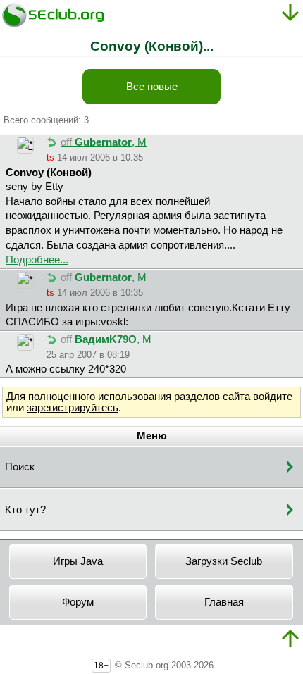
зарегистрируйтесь (72, 407)
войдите (272, 396)
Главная (224, 602)
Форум (78, 602)
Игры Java (78, 561)
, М (104, 142)
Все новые (152, 86)
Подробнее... (37, 260)
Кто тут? (25, 510)
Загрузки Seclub (223, 561)
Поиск (20, 467)
